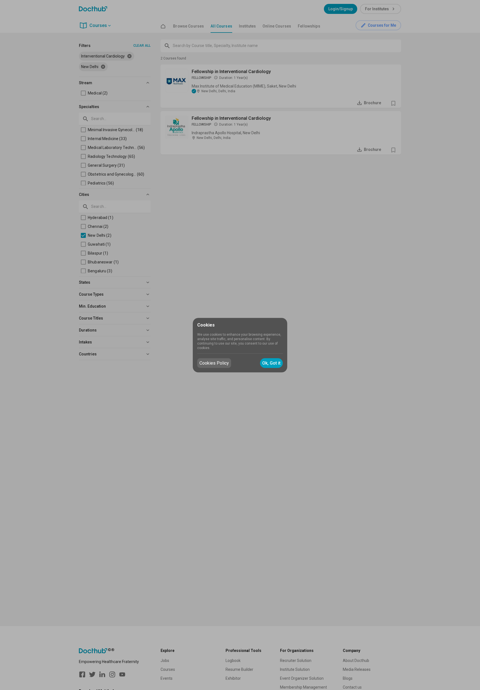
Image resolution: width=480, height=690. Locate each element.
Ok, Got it (271, 363)
